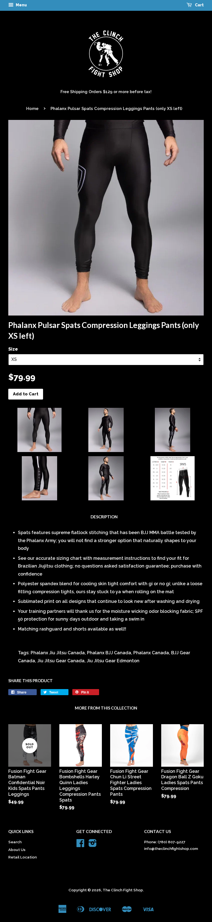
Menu (21, 5)
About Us (16, 849)
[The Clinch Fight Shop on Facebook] (80, 845)
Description (104, 516)
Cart (199, 5)
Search (15, 842)
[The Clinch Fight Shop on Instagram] (92, 845)
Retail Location (22, 857)
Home (32, 108)
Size (13, 349)
